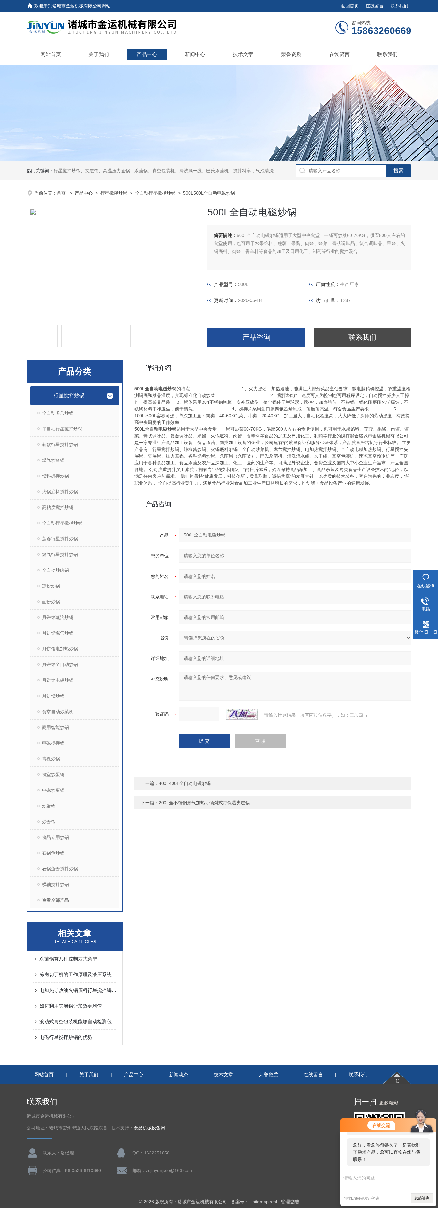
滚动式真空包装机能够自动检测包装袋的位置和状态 (77, 1021)
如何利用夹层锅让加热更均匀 (70, 1006)
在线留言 (374, 5)
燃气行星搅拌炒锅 (60, 554)
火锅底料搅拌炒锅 (60, 491)
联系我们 (399, 5)
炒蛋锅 (48, 805)
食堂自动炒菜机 (57, 711)
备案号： (240, 1201)
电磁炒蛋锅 (53, 790)
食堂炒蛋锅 (53, 774)
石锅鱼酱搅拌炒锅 (60, 868)
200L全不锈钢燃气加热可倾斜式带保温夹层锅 (204, 802)
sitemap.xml (265, 1201)
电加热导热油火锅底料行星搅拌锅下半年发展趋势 (77, 990)
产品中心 (147, 54)
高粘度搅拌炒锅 (57, 507)
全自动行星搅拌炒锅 (155, 193)
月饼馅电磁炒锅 (57, 680)
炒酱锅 (48, 821)
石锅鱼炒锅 (53, 853)
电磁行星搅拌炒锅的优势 (65, 1037)
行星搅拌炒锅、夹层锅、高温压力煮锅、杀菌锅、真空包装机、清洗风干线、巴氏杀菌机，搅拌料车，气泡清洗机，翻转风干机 (179, 170)
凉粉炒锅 (51, 585)
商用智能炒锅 (55, 727)
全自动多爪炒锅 (57, 413)
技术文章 (243, 54)
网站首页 (50, 54)
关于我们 (98, 54)
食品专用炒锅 (55, 837)
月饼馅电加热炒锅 (60, 648)
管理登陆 (290, 1201)
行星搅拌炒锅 (113, 193)
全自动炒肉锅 (55, 570)
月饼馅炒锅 (53, 695)
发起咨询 (422, 1198)
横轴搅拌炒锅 (55, 884)
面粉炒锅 (51, 601)
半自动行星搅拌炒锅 (62, 428)
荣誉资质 (291, 54)
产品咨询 (256, 337)
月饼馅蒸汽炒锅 (57, 617)
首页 (62, 193)
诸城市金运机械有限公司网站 (81, 5)
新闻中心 (195, 54)
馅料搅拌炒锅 (55, 475)
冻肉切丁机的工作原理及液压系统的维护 (77, 974)
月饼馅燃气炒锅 (57, 633)
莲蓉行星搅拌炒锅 (60, 538)
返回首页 (350, 5)
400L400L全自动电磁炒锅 (185, 783)
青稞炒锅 (51, 758)
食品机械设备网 (149, 1128)
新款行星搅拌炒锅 (60, 444)
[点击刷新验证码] (242, 714)
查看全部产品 (55, 900)
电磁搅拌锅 (53, 743)
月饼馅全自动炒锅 (60, 664)
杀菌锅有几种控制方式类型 (68, 958)
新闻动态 (178, 1074)
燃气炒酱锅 (53, 460)
